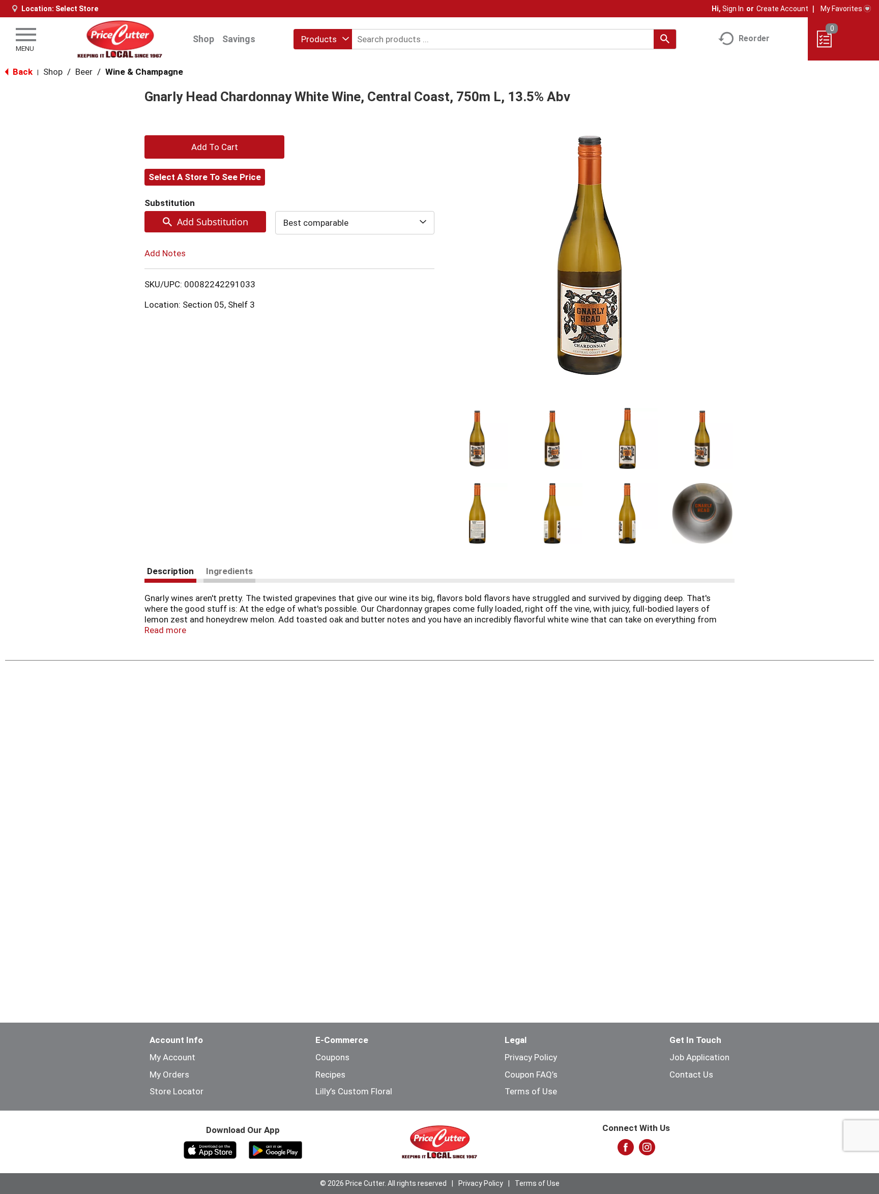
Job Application (699, 1057)
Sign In (733, 9)
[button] (477, 438)
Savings (238, 39)
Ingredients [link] (229, 571)
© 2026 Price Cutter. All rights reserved (383, 1183)
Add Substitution (212, 222)
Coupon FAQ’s (531, 1074)
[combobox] (323, 39)
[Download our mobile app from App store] (210, 1149)
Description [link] (170, 571)
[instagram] (647, 1150)
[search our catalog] (665, 39)
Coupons (332, 1057)
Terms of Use (531, 1091)
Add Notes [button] (165, 253)
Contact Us (691, 1074)
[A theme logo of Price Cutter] (120, 39)
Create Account (782, 9)
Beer (84, 72)
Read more (165, 630)
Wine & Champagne (144, 72)
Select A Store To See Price (205, 177)
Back (22, 72)
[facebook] (626, 1150)
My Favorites (841, 9)
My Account (172, 1057)
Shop (203, 39)
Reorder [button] (754, 38)
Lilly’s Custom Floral (353, 1091)
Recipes (330, 1074)
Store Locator (176, 1091)
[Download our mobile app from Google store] (275, 1149)
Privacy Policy (531, 1057)
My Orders (169, 1074)
